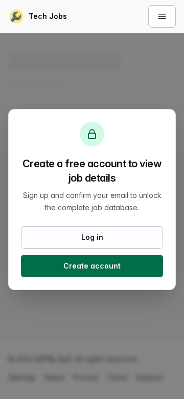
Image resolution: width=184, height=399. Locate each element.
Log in (92, 237)
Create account (92, 265)
